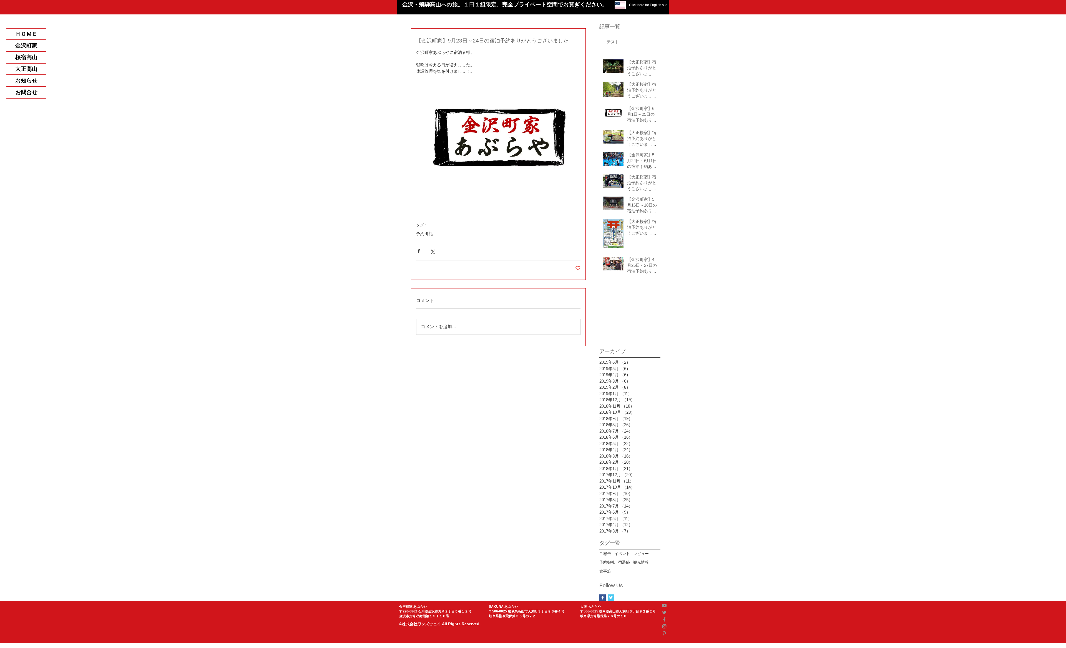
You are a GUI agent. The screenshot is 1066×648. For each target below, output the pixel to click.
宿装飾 (624, 562)
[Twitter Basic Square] (611, 597)
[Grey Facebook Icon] (664, 619)
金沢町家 (26, 45)
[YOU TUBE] (664, 605)
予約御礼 (424, 233)
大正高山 (26, 69)
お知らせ (26, 80)
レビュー (641, 553)
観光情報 (641, 562)
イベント (622, 553)
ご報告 (605, 553)
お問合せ (26, 92)
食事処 (605, 571)
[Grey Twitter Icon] (664, 612)
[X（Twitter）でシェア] (432, 251)
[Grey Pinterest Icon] (664, 633)
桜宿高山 (26, 57)
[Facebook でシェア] (418, 251)
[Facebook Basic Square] (602, 597)
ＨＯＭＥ (26, 34)
